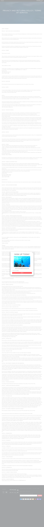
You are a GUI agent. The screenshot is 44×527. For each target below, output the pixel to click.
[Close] (32, 252)
